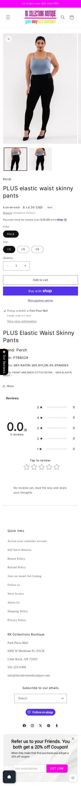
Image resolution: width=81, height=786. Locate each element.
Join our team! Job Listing (24, 576)
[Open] (9, 776)
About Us (14, 602)
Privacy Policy (17, 620)
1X (9, 249)
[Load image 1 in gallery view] (15, 159)
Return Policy (16, 558)
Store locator (16, 593)
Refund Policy (17, 567)
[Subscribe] (62, 698)
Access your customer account (27, 541)
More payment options (40, 300)
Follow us (14, 584)
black (11, 233)
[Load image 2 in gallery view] (40, 159)
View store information (22, 321)
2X (23, 249)
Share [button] (10, 385)
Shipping (7, 213)
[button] (8, 17)
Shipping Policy (18, 611)
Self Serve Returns (19, 549)
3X (37, 249)
